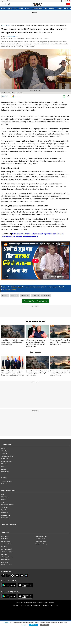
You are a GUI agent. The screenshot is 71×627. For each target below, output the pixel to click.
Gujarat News (5, 559)
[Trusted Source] (16, 96)
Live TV (3, 466)
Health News (5, 518)
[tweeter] (8, 575)
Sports (27, 8)
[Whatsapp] (64, 96)
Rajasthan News (40, 539)
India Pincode (5, 484)
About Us (4, 451)
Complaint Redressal (7, 456)
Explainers (4, 512)
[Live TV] (68, 4)
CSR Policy (45, 605)
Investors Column (6, 461)
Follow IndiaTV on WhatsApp (34, 301)
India (15, 8)
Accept (33, 625)
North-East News (6, 549)
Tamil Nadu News (6, 552)
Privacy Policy (35, 605)
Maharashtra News (41, 536)
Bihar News (4, 536)
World (21, 8)
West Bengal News (41, 544)
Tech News (4, 510)
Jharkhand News (6, 544)
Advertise (4, 453)
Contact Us (4, 448)
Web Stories (5, 471)
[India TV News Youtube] (69, 1)
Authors (3, 469)
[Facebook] (3, 575)
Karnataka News (6, 565)
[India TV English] (37, 4)
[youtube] (17, 575)
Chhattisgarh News (7, 557)
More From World (35, 321)
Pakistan (5, 295)
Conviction (35, 295)
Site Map (15, 605)
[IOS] (61, 1)
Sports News (5, 507)
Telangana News (41, 541)
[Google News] (6, 96)
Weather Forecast (6, 481)
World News (5, 497)
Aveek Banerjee (12, 36)
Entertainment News (7, 505)
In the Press (5, 458)
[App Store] (25, 585)
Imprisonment (45, 295)
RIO (52, 605)
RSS (56, 605)
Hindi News (4, 464)
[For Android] (8, 596)
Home (3, 8)
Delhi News (4, 539)
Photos (51, 8)
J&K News (4, 562)
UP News (4, 554)
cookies (24, 625)
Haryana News (5, 541)
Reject (44, 625)
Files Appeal (25, 295)
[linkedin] (22, 575)
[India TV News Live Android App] (8, 585)
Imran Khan (14, 295)
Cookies (6, 622)
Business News (5, 515)
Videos (9, 8)
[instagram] (12, 575)
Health (66, 8)
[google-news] (26, 575)
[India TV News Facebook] (66, 1)
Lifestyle (59, 8)
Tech (45, 8)
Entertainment (37, 8)
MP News (4, 546)
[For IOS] (25, 596)
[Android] (63, 1)
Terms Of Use (25, 605)
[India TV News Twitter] (67, 1)
